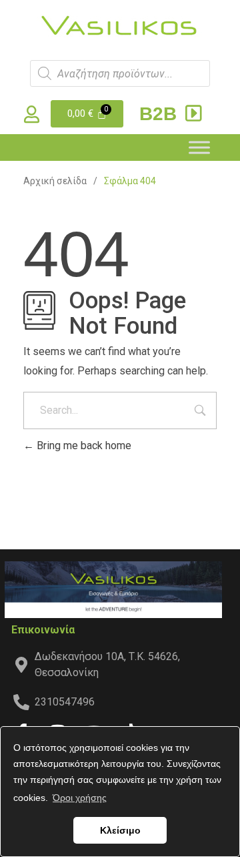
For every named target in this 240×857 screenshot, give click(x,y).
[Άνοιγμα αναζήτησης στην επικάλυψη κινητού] (120, 73)
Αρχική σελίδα (55, 181)
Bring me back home (82, 445)
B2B (160, 113)
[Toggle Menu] (199, 147)
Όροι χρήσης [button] (80, 797)
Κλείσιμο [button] (120, 830)
